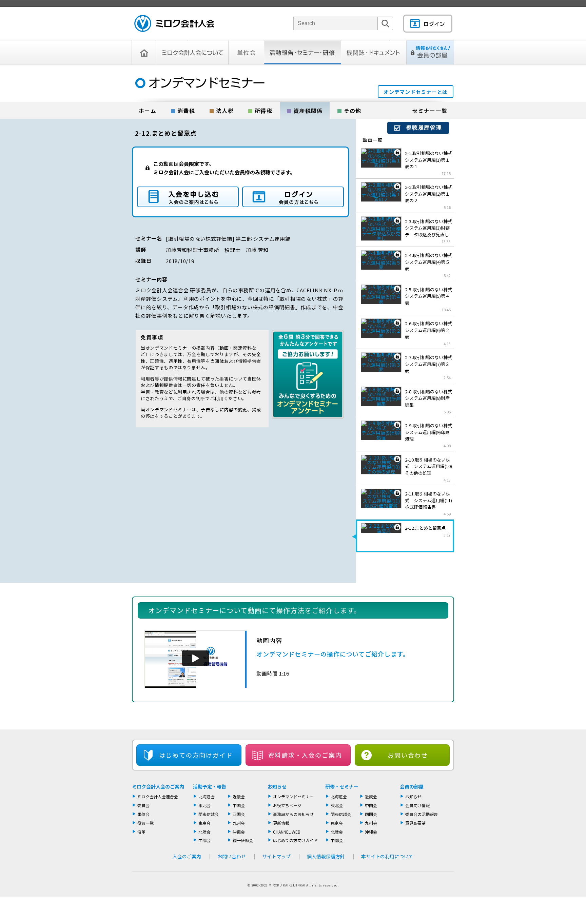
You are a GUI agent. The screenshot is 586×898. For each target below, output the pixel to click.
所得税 (263, 110)
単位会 (246, 52)
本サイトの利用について (387, 856)
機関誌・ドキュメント (374, 52)
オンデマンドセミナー (293, 796)
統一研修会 (243, 840)
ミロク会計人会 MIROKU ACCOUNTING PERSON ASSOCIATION (174, 23)
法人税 (225, 110)
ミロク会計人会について (192, 52)
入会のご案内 (187, 856)
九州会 (239, 823)
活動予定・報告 (209, 786)
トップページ (144, 52)
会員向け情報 (417, 805)
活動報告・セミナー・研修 (302, 52)
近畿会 (239, 796)
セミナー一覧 (429, 110)
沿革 (141, 832)
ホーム (147, 110)
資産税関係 (308, 110)
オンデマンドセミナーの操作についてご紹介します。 (332, 653)
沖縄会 (239, 832)
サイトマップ (276, 856)
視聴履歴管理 (424, 128)
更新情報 (281, 823)
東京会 (204, 823)
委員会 (143, 805)
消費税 (186, 110)
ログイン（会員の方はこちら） (293, 197)
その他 (353, 110)
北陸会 (204, 832)
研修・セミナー (341, 786)
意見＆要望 (415, 823)
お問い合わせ (408, 754)
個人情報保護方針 (326, 856)
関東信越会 (208, 814)
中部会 (204, 840)
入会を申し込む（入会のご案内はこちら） (188, 197)
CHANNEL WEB (286, 832)
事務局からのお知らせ (293, 814)
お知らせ (277, 786)
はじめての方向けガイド (295, 840)
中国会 (239, 805)
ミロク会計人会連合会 (157, 796)
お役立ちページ (287, 805)
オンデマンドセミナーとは (416, 91)
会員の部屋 (412, 786)
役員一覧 (145, 823)
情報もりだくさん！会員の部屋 (430, 52)
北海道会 (206, 796)
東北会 (204, 805)
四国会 (239, 814)
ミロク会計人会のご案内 (158, 786)
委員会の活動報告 (421, 814)
